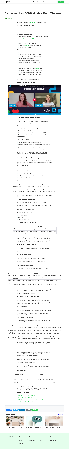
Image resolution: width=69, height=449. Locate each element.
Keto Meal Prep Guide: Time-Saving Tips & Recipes (29, 401)
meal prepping (32, 22)
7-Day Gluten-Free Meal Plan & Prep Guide (27, 395)
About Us (20, 438)
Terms (20, 441)
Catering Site (31, 441)
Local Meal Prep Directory (54, 438)
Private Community (53, 440)
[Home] (8, 2)
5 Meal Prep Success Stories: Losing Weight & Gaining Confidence (32, 399)
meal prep (37, 68)
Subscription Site (32, 440)
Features (20, 440)
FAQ (40, 438)
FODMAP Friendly (36, 38)
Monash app (26, 45)
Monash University (27, 38)
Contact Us (41, 440)
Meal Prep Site (31, 438)
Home (6, 8)
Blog (9, 8)
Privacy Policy (21, 443)
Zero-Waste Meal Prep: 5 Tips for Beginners (27, 397)
